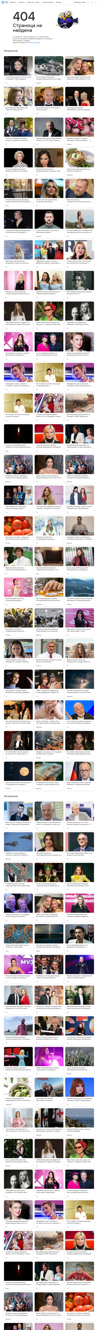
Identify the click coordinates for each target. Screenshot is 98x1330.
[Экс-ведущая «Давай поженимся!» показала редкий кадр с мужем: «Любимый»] (79, 101)
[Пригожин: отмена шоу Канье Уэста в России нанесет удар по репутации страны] (49, 837)
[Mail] (3, 2)
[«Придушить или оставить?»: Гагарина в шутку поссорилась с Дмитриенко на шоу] (18, 377)
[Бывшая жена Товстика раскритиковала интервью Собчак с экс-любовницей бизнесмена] (49, 162)
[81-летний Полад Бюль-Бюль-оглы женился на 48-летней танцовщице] (79, 1030)
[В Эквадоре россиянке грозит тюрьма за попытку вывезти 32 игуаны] (49, 776)
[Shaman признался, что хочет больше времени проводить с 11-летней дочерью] (79, 1000)
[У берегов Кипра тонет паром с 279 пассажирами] (79, 1306)
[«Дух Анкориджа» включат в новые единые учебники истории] (49, 806)
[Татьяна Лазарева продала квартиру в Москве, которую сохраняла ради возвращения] (18, 162)
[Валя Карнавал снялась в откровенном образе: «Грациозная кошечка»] (18, 592)
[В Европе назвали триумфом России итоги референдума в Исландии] (18, 469)
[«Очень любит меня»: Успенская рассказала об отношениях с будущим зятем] (79, 254)
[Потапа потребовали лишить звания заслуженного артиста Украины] (18, 132)
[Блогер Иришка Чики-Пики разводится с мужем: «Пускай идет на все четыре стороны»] (18, 653)
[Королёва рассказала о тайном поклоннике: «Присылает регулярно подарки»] (18, 346)
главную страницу (33, 42)
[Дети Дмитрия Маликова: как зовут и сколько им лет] (18, 101)
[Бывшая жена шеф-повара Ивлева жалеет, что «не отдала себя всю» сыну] (49, 132)
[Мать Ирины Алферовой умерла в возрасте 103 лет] (79, 285)
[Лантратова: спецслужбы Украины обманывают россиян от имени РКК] (49, 1306)
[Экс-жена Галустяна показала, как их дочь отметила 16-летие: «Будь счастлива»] (18, 714)
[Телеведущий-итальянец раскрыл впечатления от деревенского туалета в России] (18, 898)
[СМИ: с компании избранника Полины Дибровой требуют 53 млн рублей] (49, 684)
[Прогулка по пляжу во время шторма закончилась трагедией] (49, 1122)
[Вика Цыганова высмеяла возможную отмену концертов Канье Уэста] (18, 254)
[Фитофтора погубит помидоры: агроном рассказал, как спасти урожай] (18, 530)
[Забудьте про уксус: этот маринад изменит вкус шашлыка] (49, 745)
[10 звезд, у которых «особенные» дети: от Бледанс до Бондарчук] (49, 868)
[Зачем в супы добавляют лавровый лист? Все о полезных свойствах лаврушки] (18, 1276)
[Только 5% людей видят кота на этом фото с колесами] (18, 1122)
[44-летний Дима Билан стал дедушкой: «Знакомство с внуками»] (79, 1122)
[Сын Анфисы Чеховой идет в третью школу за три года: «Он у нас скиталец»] (18, 1306)
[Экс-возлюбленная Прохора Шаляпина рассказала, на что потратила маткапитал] (79, 1061)
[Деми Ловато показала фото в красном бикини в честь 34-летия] (49, 469)
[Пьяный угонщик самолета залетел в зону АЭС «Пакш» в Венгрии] (18, 1030)
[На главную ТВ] (6, 2)
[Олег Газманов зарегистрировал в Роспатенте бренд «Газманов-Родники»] (79, 714)
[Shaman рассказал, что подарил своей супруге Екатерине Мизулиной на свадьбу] (18, 1092)
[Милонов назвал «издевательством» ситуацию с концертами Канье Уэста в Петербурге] (79, 193)
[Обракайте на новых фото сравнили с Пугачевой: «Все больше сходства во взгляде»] (79, 316)
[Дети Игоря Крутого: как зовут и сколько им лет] (49, 101)
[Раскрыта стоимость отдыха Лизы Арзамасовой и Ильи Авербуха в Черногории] (49, 1184)
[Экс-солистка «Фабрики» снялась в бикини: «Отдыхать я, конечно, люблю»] (49, 500)
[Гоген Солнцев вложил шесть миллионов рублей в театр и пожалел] (49, 1214)
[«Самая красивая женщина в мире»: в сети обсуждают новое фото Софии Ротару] (49, 408)
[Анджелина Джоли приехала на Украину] (49, 898)
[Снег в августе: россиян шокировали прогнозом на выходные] (79, 1245)
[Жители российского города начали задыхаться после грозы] (79, 684)
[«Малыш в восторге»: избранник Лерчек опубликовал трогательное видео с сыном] (18, 960)
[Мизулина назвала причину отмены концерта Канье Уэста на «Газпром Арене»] (18, 285)
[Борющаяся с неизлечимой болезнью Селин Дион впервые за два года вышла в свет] (18, 684)
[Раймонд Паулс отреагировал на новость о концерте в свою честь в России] (49, 1000)
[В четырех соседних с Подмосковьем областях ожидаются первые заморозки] (18, 622)
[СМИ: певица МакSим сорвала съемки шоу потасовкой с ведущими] (49, 1245)
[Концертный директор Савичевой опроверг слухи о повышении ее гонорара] (79, 1276)
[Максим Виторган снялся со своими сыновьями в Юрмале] (18, 806)
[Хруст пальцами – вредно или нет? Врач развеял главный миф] (49, 714)
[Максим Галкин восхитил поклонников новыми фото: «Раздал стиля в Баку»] (18, 561)
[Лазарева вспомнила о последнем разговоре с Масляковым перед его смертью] (18, 837)
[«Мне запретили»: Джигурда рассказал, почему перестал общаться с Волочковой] (49, 1092)
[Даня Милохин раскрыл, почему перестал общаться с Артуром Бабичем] (79, 1184)
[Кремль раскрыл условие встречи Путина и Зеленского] (49, 653)
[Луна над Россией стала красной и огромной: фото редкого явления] (18, 776)
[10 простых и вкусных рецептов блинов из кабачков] (79, 162)
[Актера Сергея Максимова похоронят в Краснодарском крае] (18, 438)
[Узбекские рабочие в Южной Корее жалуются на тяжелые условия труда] (49, 622)
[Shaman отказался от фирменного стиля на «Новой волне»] (79, 1153)
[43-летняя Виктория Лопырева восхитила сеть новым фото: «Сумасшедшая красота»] (18, 745)
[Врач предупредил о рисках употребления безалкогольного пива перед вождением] (49, 592)
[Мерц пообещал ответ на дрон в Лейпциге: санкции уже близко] (79, 776)
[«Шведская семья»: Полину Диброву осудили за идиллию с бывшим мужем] (49, 254)
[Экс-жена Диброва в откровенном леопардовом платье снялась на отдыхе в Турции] (79, 224)
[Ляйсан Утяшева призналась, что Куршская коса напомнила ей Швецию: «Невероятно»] (79, 806)
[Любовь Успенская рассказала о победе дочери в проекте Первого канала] (49, 285)
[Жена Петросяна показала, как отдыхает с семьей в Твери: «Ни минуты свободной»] (49, 316)
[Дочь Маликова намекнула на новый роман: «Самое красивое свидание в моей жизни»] (79, 438)
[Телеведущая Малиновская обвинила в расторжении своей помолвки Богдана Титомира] (79, 868)
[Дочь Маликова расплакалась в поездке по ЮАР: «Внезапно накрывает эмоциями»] (79, 408)
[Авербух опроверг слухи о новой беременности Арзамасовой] (79, 500)
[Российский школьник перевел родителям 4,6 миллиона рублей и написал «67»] (18, 193)
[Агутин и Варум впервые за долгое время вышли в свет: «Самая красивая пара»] (49, 346)
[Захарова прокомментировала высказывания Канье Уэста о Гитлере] (79, 346)
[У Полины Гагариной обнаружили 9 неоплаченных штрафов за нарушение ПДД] (18, 224)
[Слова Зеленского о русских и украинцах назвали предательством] (49, 224)
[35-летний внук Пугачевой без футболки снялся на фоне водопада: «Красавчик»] (49, 929)
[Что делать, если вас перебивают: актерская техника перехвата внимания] (18, 868)
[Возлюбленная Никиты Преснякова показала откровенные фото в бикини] (49, 1276)
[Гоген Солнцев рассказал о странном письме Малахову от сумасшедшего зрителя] (49, 1061)
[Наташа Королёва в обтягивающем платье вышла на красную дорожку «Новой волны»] (49, 1030)
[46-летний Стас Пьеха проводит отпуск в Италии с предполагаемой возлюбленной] (49, 377)
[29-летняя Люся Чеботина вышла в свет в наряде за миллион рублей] (18, 1153)
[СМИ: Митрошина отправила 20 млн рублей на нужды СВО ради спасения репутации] (18, 316)
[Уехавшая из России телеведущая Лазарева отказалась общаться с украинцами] (49, 530)
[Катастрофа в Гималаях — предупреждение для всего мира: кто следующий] (49, 70)
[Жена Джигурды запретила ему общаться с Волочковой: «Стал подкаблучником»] (79, 70)
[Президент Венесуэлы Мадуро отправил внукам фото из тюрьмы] (79, 530)
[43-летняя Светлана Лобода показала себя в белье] (49, 193)
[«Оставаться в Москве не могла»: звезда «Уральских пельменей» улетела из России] (79, 1214)
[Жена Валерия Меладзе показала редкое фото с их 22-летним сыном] (18, 1184)
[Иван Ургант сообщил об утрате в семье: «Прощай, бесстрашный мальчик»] (18, 1000)
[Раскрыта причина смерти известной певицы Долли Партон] (18, 1245)
